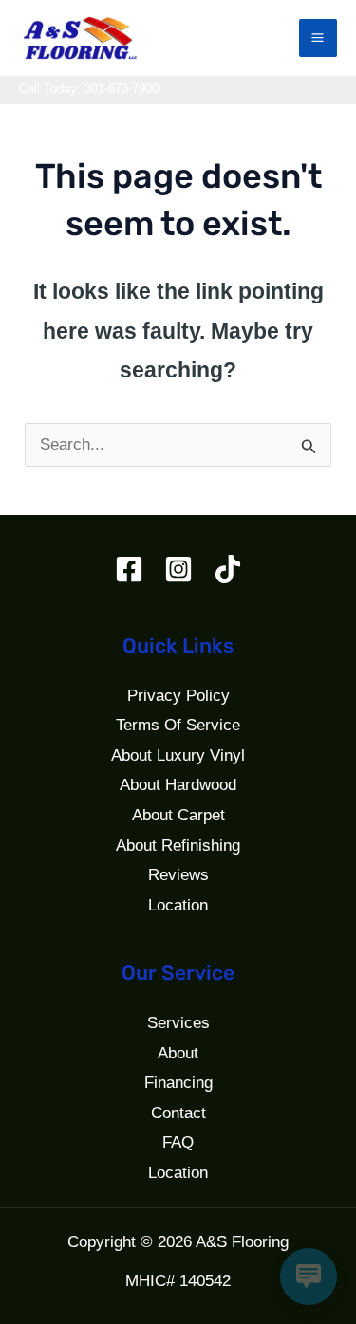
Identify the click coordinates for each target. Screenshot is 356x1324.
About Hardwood (178, 785)
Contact (178, 1113)
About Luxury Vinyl (178, 755)
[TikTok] (228, 569)
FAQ (178, 1142)
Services (178, 1023)
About (178, 1053)
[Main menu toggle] (318, 38)
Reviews (178, 875)
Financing (178, 1083)
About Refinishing (178, 846)
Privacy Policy (178, 696)
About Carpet (178, 815)
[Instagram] (178, 569)
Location (178, 905)
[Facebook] (129, 569)
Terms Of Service (178, 725)
